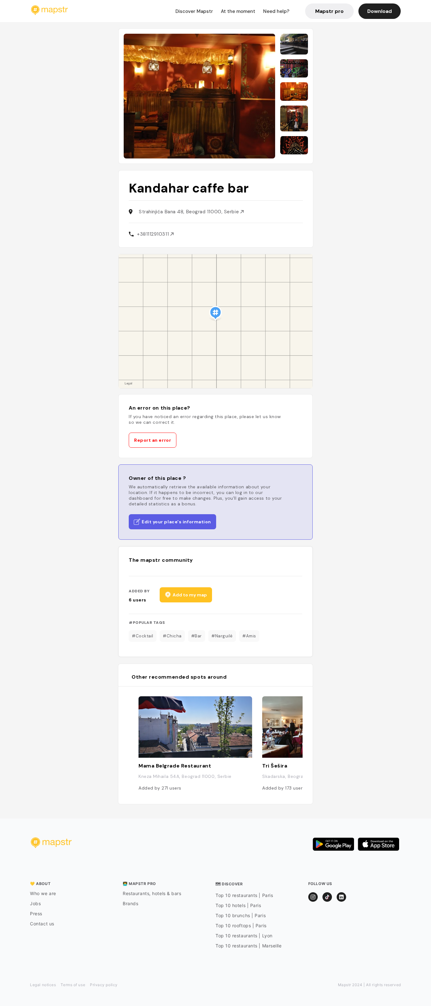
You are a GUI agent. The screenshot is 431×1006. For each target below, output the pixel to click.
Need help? (276, 11)
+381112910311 (153, 234)
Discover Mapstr (194, 11)
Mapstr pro (329, 11)
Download (379, 11)
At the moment (238, 11)
